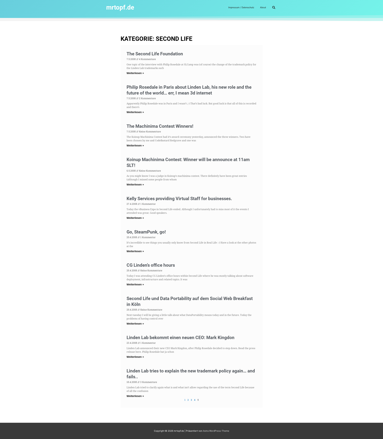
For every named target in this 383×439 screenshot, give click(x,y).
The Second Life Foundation (155, 53)
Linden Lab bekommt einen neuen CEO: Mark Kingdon (180, 337)
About (263, 7)
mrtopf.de (120, 7)
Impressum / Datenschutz (241, 7)
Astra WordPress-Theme (216, 430)
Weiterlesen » (135, 73)
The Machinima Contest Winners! (160, 126)
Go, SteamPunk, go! (146, 232)
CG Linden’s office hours (151, 265)
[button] (274, 7)
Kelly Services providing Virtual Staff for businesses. (179, 198)
